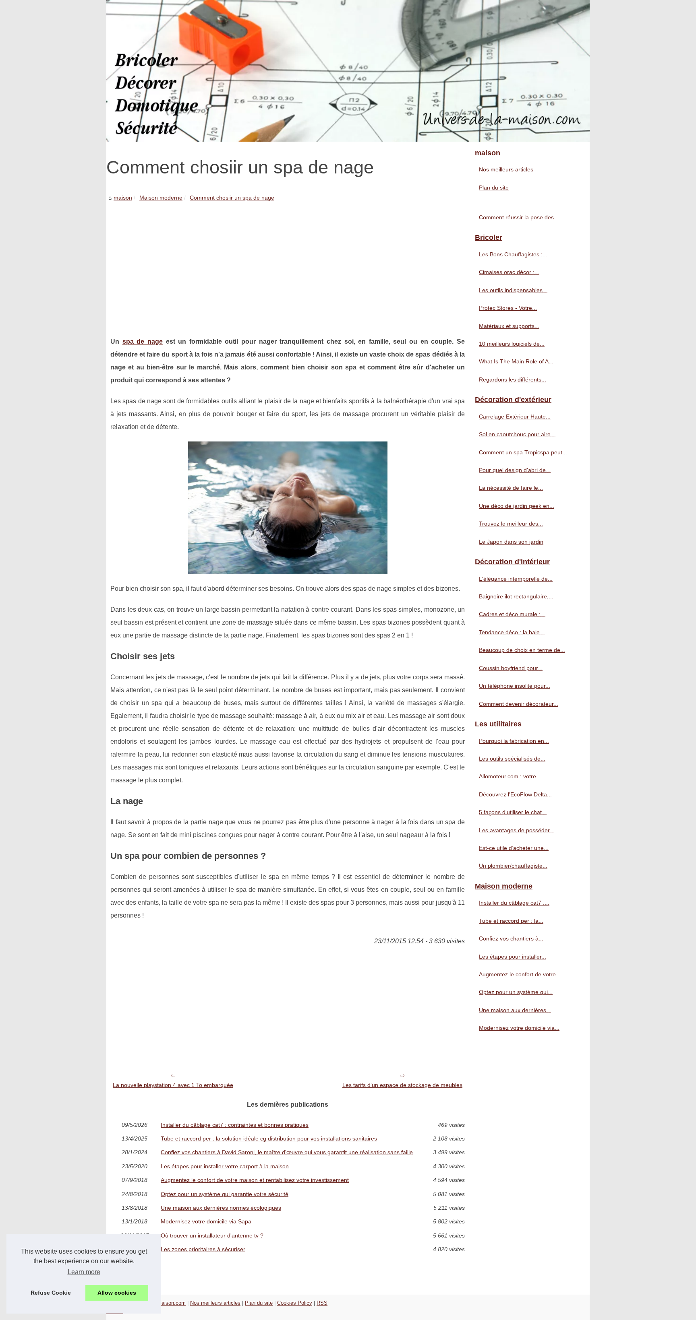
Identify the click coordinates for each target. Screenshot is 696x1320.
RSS (322, 1303)
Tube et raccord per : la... (511, 921)
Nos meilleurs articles (506, 169)
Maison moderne (160, 197)
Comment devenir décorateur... (518, 704)
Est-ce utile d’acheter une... (514, 848)
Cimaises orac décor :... (509, 272)
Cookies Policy (294, 1303)
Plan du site (494, 187)
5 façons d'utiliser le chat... (513, 812)
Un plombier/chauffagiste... (513, 865)
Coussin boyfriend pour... (511, 668)
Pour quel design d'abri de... (515, 470)
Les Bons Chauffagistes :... (513, 254)
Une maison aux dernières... (515, 1010)
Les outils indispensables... (513, 290)
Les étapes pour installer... (512, 956)
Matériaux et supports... (509, 326)
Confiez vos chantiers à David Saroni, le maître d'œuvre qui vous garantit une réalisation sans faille (287, 1152)
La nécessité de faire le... (511, 488)
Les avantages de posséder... (516, 830)
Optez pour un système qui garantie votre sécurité (224, 1194)
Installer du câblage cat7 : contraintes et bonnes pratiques (235, 1125)
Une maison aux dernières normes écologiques (221, 1208)
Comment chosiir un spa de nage (232, 197)
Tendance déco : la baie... (512, 632)
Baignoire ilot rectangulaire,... (516, 596)
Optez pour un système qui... (516, 992)
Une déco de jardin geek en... (516, 506)
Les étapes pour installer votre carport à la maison (225, 1166)
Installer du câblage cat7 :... (514, 902)
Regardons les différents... (512, 379)
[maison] (348, 71)
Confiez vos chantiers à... (511, 938)
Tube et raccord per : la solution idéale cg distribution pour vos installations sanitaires (269, 1138)
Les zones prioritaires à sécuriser (203, 1249)
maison (123, 197)
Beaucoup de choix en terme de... (522, 650)
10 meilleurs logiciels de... (512, 343)
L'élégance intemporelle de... (516, 578)
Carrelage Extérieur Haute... (515, 416)
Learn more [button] (84, 1271)
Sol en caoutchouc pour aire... (517, 434)
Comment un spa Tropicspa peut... (523, 452)
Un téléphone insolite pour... (514, 686)
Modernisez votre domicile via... (519, 1028)
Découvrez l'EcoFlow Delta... (515, 794)
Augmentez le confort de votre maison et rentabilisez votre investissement (255, 1180)
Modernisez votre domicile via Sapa (206, 1221)
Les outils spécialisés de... (512, 758)
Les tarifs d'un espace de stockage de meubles (402, 1085)
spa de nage (142, 341)
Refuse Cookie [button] (51, 1292)
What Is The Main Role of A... (516, 361)
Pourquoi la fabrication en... (514, 741)
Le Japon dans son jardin (511, 541)
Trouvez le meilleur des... (511, 523)
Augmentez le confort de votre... (520, 974)
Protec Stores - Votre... (508, 308)
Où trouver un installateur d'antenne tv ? (212, 1235)
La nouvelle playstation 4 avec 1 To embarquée (173, 1085)
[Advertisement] (287, 262)
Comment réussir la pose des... (519, 217)
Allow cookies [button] (116, 1292)
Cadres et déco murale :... (512, 614)
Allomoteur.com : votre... (510, 776)
